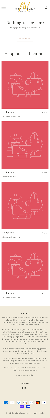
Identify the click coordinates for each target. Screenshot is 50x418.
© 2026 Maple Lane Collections (17, 413)
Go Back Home (25, 39)
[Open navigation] (4, 7)
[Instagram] (26, 388)
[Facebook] (22, 388)
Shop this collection (9, 116)
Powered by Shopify (37, 413)
